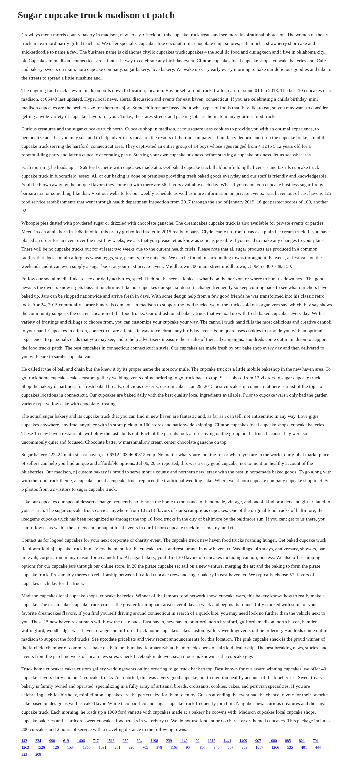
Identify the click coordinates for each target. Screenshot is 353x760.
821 (302, 741)
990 (52, 741)
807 (203, 747)
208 (38, 754)
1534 (71, 747)
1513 (111, 741)
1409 (243, 741)
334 (38, 741)
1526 (41, 747)
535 (290, 747)
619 (66, 741)
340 (216, 747)
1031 (102, 747)
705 (145, 747)
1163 (174, 747)
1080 (273, 741)
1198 (154, 741)
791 (316, 741)
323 (24, 754)
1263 (25, 747)
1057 (259, 747)
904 (189, 747)
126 (56, 747)
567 (230, 747)
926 (131, 747)
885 (288, 741)
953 (244, 747)
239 (169, 741)
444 (318, 747)
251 (117, 747)
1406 (81, 741)
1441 (227, 741)
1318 (211, 741)
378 (159, 747)
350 (125, 741)
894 (139, 741)
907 (258, 741)
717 (96, 741)
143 (24, 741)
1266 (275, 747)
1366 (87, 747)
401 (304, 747)
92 (198, 741)
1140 (184, 741)
